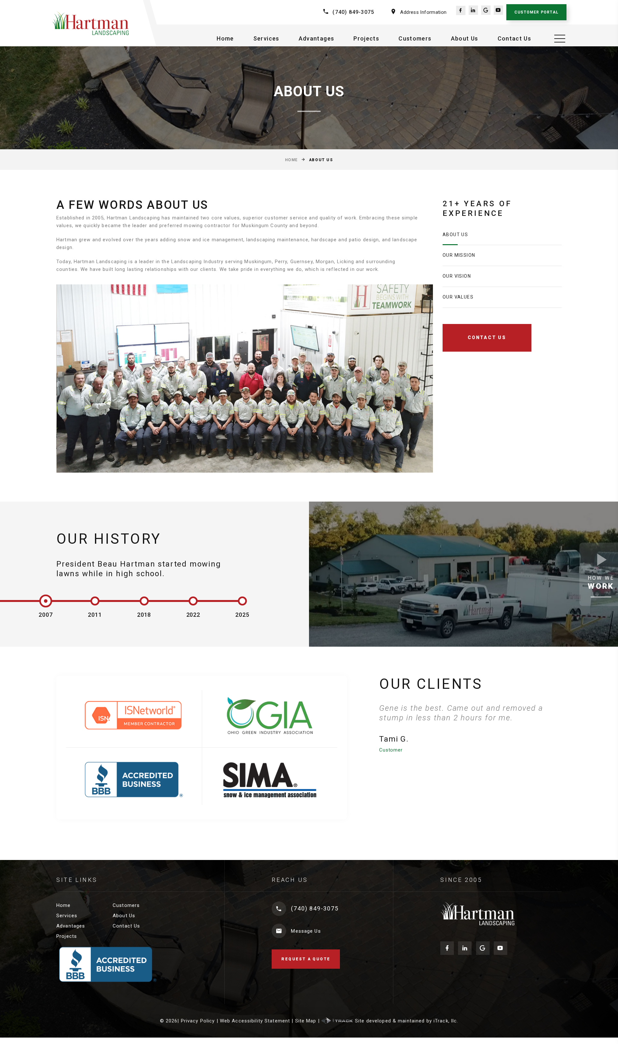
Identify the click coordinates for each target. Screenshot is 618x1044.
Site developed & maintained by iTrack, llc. (405, 1021)
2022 (193, 614)
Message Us (306, 931)
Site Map (305, 1021)
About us (455, 234)
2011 (95, 614)
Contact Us (514, 38)
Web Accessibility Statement (255, 1021)
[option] (470, 728)
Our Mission (459, 255)
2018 (144, 614)
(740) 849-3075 (353, 12)
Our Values (458, 297)
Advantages (316, 38)
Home (225, 38)
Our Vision (457, 276)
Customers (414, 38)
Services (266, 38)
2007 (46, 614)
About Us (464, 38)
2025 (242, 614)
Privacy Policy (198, 1021)
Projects (366, 38)
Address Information (423, 12)
